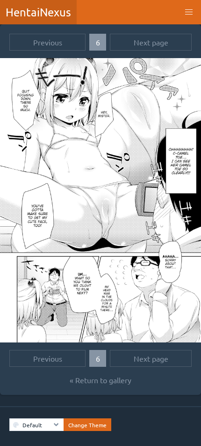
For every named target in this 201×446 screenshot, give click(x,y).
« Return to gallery (100, 380)
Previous (47, 42)
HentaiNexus (38, 12)
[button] (189, 12)
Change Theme (87, 425)
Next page (151, 42)
